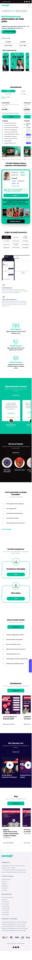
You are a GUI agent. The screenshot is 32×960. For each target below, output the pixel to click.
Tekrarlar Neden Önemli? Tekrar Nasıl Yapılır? (13, 865)
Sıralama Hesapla (6, 879)
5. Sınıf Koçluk (5, 914)
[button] (30, 665)
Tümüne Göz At (15, 221)
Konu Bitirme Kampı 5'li (7, 897)
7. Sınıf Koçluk (5, 910)
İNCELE (15, 195)
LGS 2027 (23, 42)
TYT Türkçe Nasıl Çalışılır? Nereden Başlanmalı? (14, 870)
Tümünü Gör (15, 395)
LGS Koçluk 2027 (6, 908)
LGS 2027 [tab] (23, 91)
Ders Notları (5, 888)
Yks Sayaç (4, 890)
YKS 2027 (8, 42)
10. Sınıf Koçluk (5, 904)
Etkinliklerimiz (5, 886)
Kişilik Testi (4, 884)
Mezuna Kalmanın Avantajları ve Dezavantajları (14, 872)
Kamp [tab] (8, 97)
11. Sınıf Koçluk (5, 902)
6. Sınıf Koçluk (5, 912)
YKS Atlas (4, 881)
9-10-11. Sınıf (8, 45)
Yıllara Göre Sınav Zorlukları (8, 868)
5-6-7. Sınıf (22, 45)
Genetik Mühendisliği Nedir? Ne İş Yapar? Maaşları (14, 922)
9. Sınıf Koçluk (5, 906)
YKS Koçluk (4, 899)
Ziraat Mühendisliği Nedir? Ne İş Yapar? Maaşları (14, 924)
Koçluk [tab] (3, 97)
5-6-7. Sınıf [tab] (23, 94)
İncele (11, 117)
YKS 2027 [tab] (8, 91)
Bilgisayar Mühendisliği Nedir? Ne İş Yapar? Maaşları (15, 928)
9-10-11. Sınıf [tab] (8, 94)
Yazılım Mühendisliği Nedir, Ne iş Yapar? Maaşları (14, 930)
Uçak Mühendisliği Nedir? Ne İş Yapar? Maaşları (13, 926)
